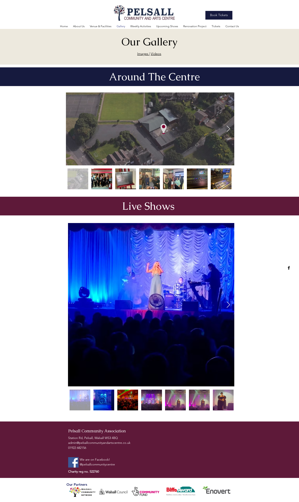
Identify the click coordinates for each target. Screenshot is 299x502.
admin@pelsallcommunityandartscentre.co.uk (99, 443)
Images (143, 54)
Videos (156, 54)
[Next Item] (228, 129)
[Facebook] (288, 267)
